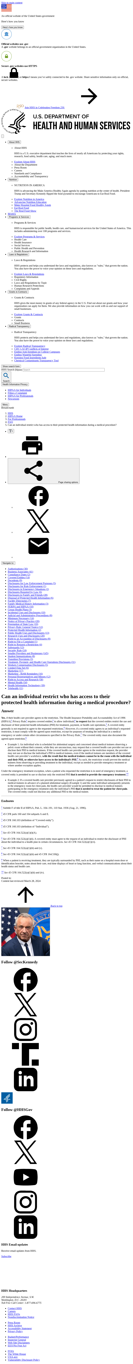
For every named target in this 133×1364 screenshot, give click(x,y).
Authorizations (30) (18, 568)
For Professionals (16, 419)
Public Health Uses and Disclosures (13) (28, 633)
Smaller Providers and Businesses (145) (28, 653)
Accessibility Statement (20, 1328)
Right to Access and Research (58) (25, 679)
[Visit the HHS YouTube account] (25, 1188)
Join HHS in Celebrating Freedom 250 (45, 107)
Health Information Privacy (15, 384)
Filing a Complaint (17, 393)
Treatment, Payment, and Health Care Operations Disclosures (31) (41, 662)
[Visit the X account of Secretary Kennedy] (25, 1016)
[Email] (38, 557)
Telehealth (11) (15, 688)
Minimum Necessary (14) (21, 618)
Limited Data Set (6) (18, 668)
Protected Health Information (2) (24, 630)
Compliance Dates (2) (19, 574)
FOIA (11, 1351)
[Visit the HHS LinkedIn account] (25, 1238)
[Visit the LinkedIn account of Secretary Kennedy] (25, 1090)
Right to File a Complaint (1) (22, 641)
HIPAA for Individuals (19, 390)
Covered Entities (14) (19, 577)
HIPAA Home (15, 416)
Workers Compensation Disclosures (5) (28, 665)
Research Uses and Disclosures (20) (26, 635)
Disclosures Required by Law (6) (25, 592)
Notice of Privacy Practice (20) (23, 621)
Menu (5, 404)
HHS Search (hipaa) (12, 369)
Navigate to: (8, 563)
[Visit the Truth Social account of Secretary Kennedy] (25, 1065)
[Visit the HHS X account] (25, 1163)
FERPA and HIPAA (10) (20, 606)
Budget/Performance (18, 1336)
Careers (12, 1311)
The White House (17, 1354)
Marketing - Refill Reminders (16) (25, 673)
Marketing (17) (15, 670)
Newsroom (13, 398)
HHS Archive (15, 1325)
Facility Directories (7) (19, 600)
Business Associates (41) (20, 571)
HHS (10, 413)
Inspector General (17, 1339)
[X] (38, 532)
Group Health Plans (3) (20, 609)
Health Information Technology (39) (26, 685)
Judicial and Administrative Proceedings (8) (30, 615)
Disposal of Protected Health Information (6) (30, 598)
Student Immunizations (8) (21, 656)
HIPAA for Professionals (20, 396)
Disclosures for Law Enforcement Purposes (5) (32, 583)
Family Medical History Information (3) (28, 603)
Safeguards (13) (16, 647)
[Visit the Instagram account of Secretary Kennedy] (25, 1040)
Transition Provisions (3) (20, 659)
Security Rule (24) (17, 650)
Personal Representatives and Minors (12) (29, 676)
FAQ (10, 422)
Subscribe (6, 1256)
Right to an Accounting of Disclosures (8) (29, 638)
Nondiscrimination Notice (21, 1317)
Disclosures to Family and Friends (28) (28, 595)
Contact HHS (15, 1308)
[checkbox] (11, 431)
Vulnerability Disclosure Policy (24, 1359)
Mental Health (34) (17, 682)
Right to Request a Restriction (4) (25, 644)
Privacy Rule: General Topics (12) (25, 627)
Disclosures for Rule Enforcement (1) (27, 586)
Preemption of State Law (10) (23, 624)
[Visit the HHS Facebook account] (25, 1138)
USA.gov (13, 1357)
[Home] (66, 133)
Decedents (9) (15, 580)
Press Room (14, 1322)
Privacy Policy (15, 1331)
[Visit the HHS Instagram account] (25, 1213)
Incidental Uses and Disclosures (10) (26, 612)
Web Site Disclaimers (19, 1342)
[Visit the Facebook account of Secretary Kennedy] (25, 991)
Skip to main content (11, 2)
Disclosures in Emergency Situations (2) (28, 589)
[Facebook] (38, 507)
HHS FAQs (14, 1314)
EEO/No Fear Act (17, 1345)
